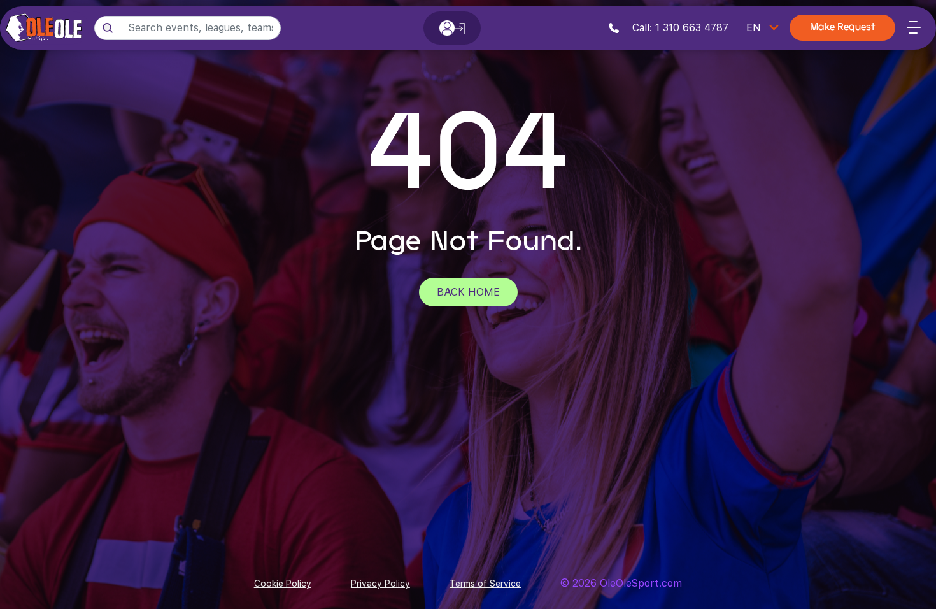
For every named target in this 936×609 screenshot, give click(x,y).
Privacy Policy (380, 583)
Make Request (842, 27)
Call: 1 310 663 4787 (678, 28)
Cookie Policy (282, 583)
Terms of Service (485, 583)
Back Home (468, 292)
